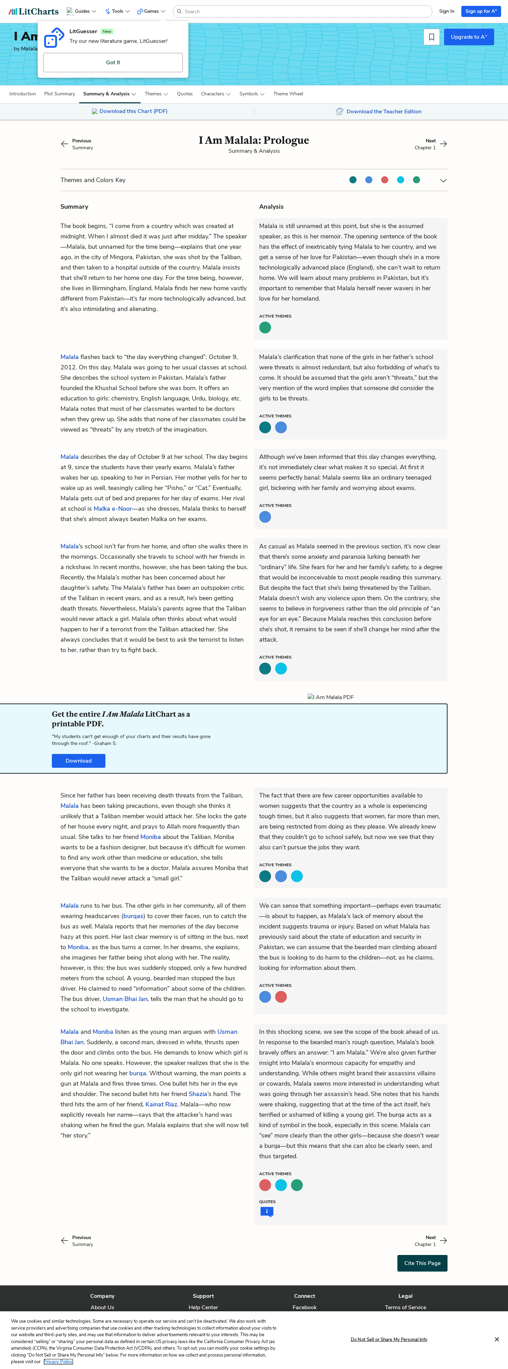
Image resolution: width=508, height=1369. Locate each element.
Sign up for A (481, 11)
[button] (22, 94)
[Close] (497, 1339)
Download (79, 761)
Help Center (203, 1307)
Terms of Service (405, 1307)
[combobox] (308, 11)
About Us (102, 1307)
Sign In (446, 11)
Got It (113, 62)
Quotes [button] (185, 94)
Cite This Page (422, 1263)
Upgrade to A (469, 36)
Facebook (305, 1307)
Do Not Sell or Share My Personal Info (389, 1339)
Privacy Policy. (58, 1362)
